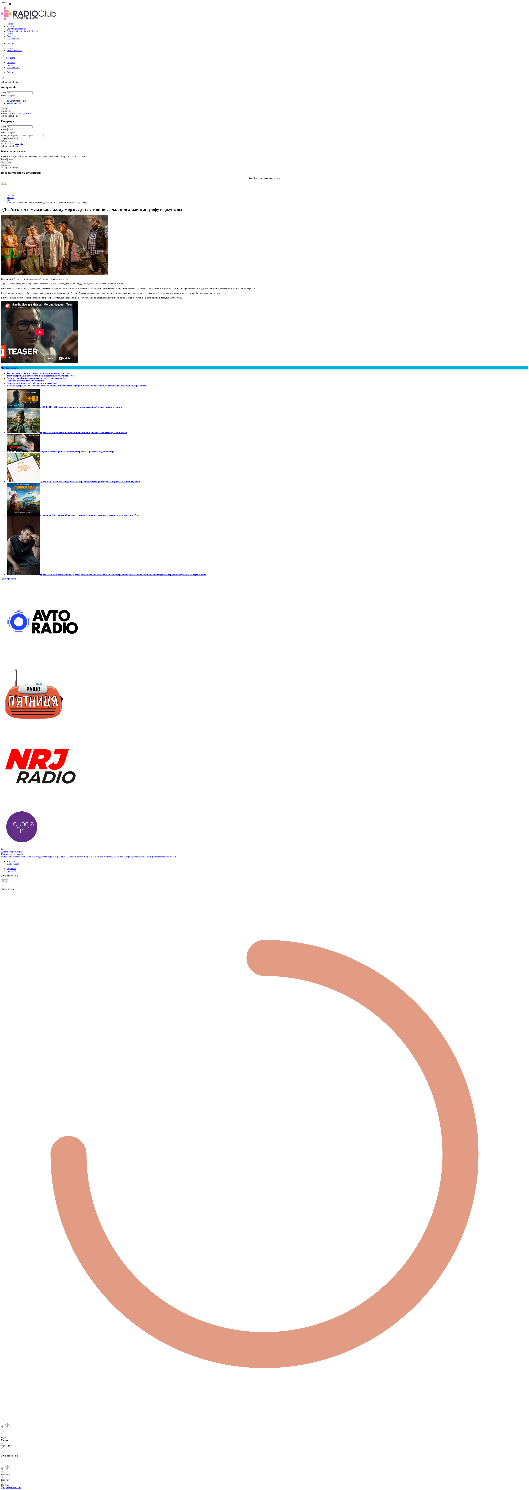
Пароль (4, 95)
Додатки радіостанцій (17, 29)
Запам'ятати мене (18, 101)
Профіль (10, 36)
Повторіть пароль (9, 135)
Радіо (3, 849)
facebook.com (13, 864)
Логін (3, 93)
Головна (10, 195)
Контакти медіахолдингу (12, 854)
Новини (10, 24)
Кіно (9, 200)
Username (10, 58)
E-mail (4, 129)
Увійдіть (19, 143)
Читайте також (10, 367)
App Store (11, 868)
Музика (10, 26)
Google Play (12, 871)
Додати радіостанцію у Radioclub (22, 31)
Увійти (10, 34)
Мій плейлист (13, 38)
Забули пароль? (14, 103)
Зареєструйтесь (23, 113)
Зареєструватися (14, 50)
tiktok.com (11, 861)
